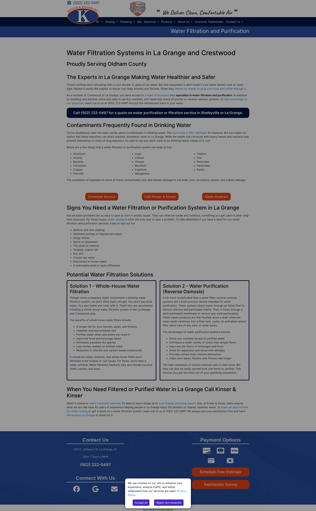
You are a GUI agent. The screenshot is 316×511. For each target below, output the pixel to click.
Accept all (141, 502)
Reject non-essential (168, 502)
